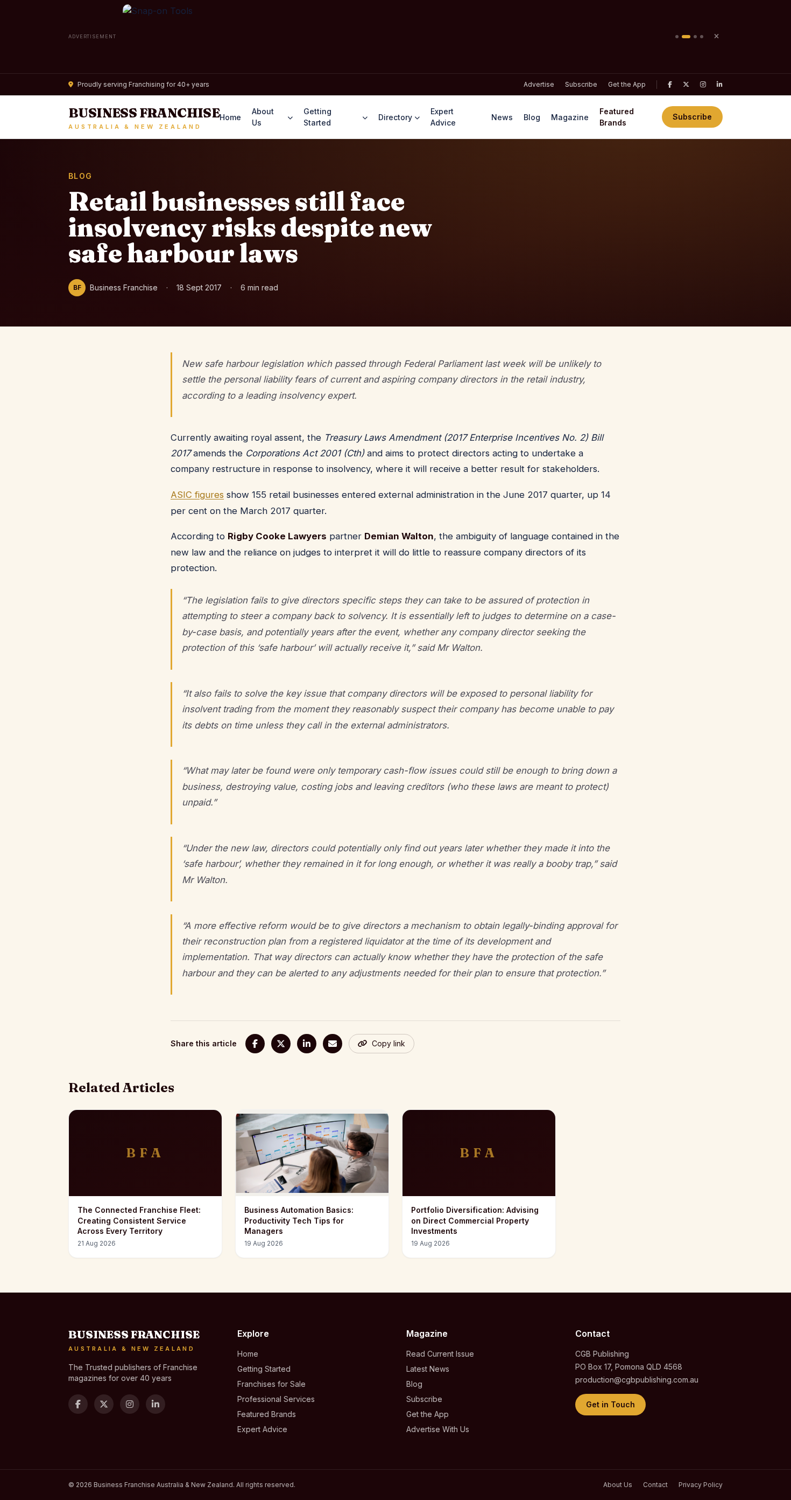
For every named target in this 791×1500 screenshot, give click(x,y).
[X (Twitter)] (686, 84)
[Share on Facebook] (255, 1043)
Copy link (388, 1043)
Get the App (627, 84)
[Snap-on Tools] (396, 36)
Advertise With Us (437, 1429)
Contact (655, 1485)
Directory (395, 117)
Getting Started (317, 117)
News (502, 117)
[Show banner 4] (701, 36)
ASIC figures (197, 494)
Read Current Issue (440, 1353)
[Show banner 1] (677, 36)
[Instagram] (703, 84)
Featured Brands (616, 117)
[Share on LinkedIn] (306, 1043)
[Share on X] (281, 1043)
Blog (532, 117)
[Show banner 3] (695, 36)
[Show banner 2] (686, 36)
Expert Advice (443, 117)
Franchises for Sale (271, 1383)
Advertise (539, 84)
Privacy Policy (701, 1485)
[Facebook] (670, 84)
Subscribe (581, 84)
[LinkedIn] (720, 84)
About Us (263, 117)
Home (230, 117)
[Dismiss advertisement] (716, 36)
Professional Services (276, 1399)
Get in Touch (610, 1404)
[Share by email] (332, 1043)
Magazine (570, 117)
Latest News (427, 1368)
